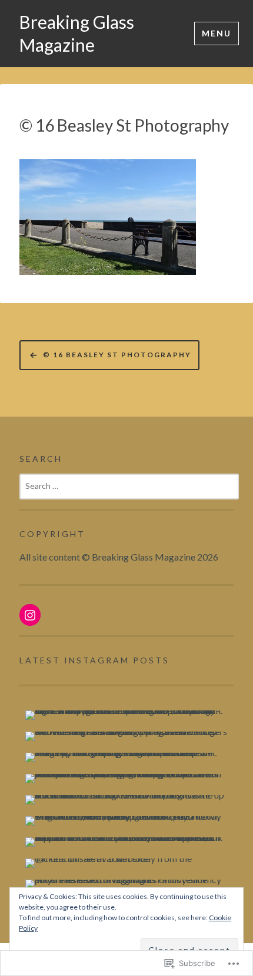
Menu (216, 33)
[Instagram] (30, 615)
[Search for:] (129, 485)
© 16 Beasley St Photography (124, 125)
